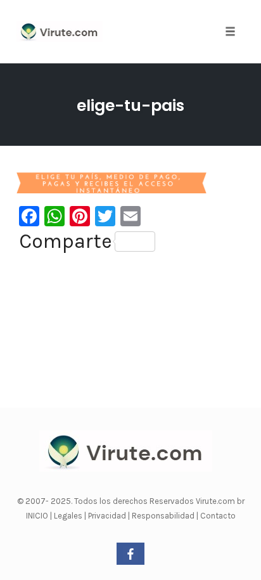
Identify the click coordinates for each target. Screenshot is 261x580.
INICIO (38, 515)
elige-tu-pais (130, 105)
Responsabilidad (164, 515)
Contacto (218, 515)
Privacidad (108, 515)
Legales (69, 515)
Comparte (65, 241)
